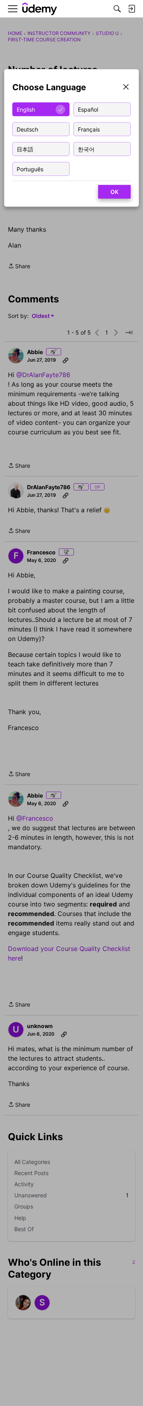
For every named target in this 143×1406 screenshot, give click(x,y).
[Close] (126, 87)
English (26, 109)
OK (114, 191)
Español (88, 109)
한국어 (86, 148)
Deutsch (27, 129)
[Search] (117, 8)
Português (30, 168)
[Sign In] (131, 8)
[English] (39, 8)
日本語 (25, 148)
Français (89, 129)
